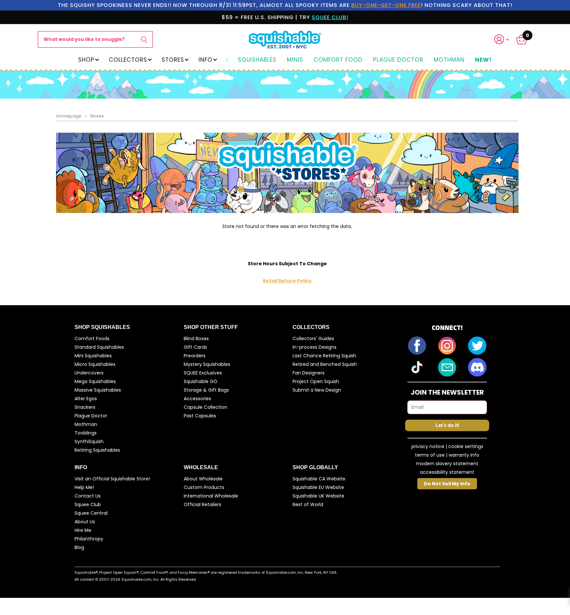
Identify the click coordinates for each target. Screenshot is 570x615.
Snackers (85, 407)
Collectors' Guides (313, 338)
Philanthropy (89, 538)
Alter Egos (86, 398)
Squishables (257, 60)
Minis (295, 60)
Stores (173, 60)
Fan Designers (309, 373)
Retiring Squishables (97, 450)
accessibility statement (447, 472)
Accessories (197, 398)
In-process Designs (314, 347)
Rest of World (308, 504)
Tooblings (86, 433)
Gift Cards (195, 347)
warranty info (464, 455)
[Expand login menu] (501, 39)
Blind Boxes (196, 338)
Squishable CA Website (319, 478)
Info (205, 60)
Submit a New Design (317, 390)
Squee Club (88, 504)
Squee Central (91, 513)
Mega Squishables (95, 381)
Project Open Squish (316, 381)
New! (483, 60)
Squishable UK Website (318, 496)
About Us (85, 521)
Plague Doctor (398, 60)
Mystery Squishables (207, 364)
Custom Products (204, 487)
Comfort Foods (92, 338)
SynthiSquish (89, 441)
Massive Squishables (98, 390)
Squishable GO (200, 381)
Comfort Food (338, 60)
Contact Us (88, 496)
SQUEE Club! (330, 17)
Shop (86, 60)
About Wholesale (203, 478)
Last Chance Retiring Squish (324, 355)
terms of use (430, 455)
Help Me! (84, 487)
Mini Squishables (93, 355)
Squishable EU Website (318, 487)
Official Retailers (202, 504)
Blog (79, 547)
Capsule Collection (205, 407)
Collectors (128, 60)
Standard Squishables (99, 347)
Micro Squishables (95, 364)
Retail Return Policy (287, 280)
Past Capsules (200, 415)
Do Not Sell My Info (447, 483)
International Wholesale (211, 496)
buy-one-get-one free (386, 5)
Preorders (195, 355)
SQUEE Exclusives (203, 373)
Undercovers (89, 373)
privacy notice (427, 446)
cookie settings (465, 446)
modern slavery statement (447, 463)
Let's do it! (447, 425)
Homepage (68, 116)
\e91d (144, 39)
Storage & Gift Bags (206, 390)
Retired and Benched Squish (325, 364)
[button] (505, 39)
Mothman (449, 60)
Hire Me (83, 530)
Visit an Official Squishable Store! (112, 478)
